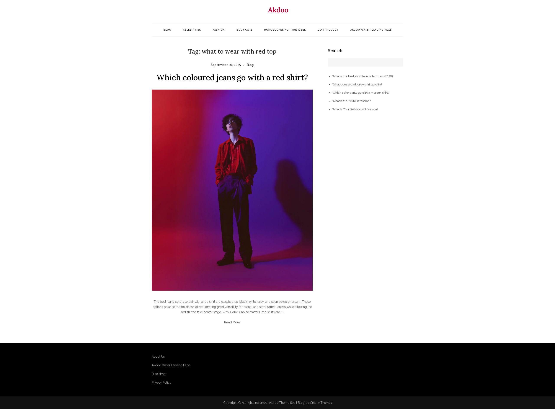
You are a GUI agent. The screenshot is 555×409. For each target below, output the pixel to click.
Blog (167, 29)
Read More (232, 322)
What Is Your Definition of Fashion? (355, 109)
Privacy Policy (161, 382)
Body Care (245, 29)
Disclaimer (159, 374)
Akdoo (278, 9)
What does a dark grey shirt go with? (357, 84)
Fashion (219, 29)
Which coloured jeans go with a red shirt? (232, 77)
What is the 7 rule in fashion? (351, 101)
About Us (158, 356)
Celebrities (192, 29)
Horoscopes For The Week (285, 29)
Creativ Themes (321, 402)
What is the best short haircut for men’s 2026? (362, 76)
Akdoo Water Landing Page (371, 29)
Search (335, 50)
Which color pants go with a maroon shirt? (360, 92)
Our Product (328, 29)
